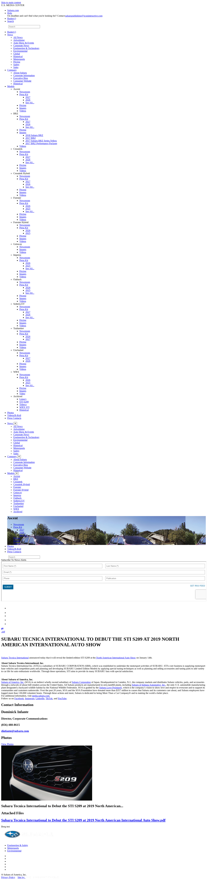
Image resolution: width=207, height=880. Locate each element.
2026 (27, 100)
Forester (17, 487)
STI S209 (24, 401)
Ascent (16, 476)
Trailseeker (18, 503)
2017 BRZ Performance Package (41, 143)
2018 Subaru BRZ (34, 135)
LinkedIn (40, 698)
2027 (27, 97)
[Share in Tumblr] (8, 620)
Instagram (29, 698)
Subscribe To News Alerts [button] (13, 560)
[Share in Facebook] (9, 612)
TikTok (49, 698)
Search (4, 26)
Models (10, 86)
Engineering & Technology (26, 48)
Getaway (17, 492)
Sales (15, 67)
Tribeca (23, 404)
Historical (18, 56)
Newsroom (24, 91)
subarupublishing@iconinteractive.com (83, 16)
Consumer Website (22, 81)
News (10, 34)
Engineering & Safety (17, 845)
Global (16, 53)
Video (22, 393)
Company (12, 70)
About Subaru (20, 72)
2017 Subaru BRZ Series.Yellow (41, 140)
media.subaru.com (40, 695)
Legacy (23, 399)
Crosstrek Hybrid (21, 484)
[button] (2, 629)
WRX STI (24, 407)
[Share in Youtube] (9, 616)
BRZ (15, 479)
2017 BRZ (30, 138)
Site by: (21, 877)
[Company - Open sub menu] (19, 456)
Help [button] (9, 13)
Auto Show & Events (23, 43)
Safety (16, 64)
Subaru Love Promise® (110, 687)
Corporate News (21, 45)
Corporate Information (24, 75)
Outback (17, 498)
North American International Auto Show (116, 657)
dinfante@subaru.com (15, 731)
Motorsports (19, 59)
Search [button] (10, 21)
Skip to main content (11, 2)
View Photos (7, 744)
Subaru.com (13, 10)
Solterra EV (19, 500)
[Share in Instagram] (9, 624)
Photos (10, 412)
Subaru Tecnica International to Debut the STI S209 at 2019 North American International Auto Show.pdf (83, 820)
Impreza (17, 495)
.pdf (3, 631)
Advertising (19, 40)
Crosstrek (17, 481)
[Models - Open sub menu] (17, 473)
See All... (29, 102)
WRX (16, 509)
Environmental (20, 51)
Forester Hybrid (20, 490)
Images (22, 108)
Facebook (19, 698)
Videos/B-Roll (14, 415)
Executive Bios (20, 78)
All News (18, 37)
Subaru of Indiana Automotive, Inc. (149, 685)
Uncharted (18, 506)
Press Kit (23, 94)
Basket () (11, 18)
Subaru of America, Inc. (12, 682)
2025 (27, 208)
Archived (17, 511)
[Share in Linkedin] (9, 608)
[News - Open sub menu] (15, 423)
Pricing (16, 62)
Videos (22, 111)
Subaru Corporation (81, 682)
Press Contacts (14, 418)
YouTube (62, 698)
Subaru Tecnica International (15, 657)
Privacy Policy (8, 877)
